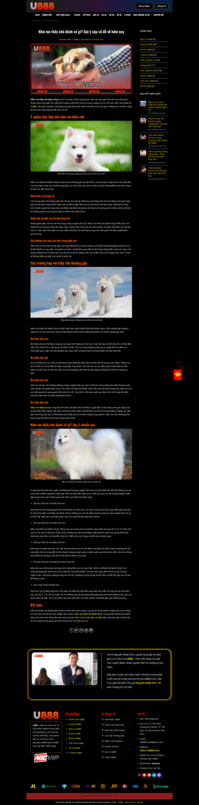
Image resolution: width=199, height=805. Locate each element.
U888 (37, 14)
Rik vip (140, 802)
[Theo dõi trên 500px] (154, 775)
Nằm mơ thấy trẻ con (40, 407)
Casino (77, 14)
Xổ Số (119, 14)
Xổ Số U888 (145, 86)
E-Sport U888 (146, 55)
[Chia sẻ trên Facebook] (71, 630)
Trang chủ (35, 20)
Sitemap (156, 763)
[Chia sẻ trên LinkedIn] (91, 630)
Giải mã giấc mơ (51, 20)
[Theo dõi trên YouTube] (149, 775)
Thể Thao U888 (147, 81)
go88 (113, 802)
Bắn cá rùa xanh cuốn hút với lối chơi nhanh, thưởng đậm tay (157, 106)
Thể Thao (86, 14)
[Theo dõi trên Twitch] (159, 775)
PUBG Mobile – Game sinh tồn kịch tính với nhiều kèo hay (157, 172)
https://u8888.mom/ (150, 750)
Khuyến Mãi (159, 14)
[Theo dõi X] (139, 775)
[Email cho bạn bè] (81, 630)
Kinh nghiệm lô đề (141, 14)
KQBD (120, 802)
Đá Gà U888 (146, 49)
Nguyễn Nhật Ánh (95, 39)
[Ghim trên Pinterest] (86, 630)
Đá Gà (104, 14)
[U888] (44, 6)
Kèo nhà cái (130, 802)
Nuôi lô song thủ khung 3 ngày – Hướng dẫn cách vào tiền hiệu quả (158, 122)
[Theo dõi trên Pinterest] (144, 775)
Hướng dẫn (47, 14)
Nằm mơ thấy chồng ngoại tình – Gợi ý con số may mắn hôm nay (158, 155)
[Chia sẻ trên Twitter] (76, 630)
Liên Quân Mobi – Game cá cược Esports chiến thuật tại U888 (157, 139)
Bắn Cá (96, 14)
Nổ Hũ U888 (146, 75)
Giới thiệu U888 (63, 14)
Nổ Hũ (111, 14)
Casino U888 (146, 44)
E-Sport (127, 14)
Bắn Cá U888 (146, 39)
